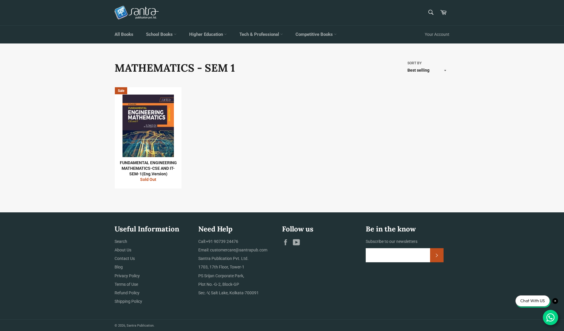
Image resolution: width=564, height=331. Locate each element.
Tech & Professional (259, 34)
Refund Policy (127, 292)
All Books (124, 34)
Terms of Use (126, 284)
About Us (123, 250)
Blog (119, 267)
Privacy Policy (127, 275)
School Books (160, 34)
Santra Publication (140, 325)
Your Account (437, 34)
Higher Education (206, 34)
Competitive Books (315, 34)
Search (121, 241)
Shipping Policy (128, 301)
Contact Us (125, 258)
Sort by (414, 63)
